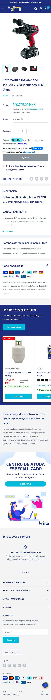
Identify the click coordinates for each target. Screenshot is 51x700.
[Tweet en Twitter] (41, 179)
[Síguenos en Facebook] (4, 665)
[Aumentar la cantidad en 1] (29, 131)
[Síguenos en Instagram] (9, 665)
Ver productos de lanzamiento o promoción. (25, 2)
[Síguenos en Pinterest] (14, 665)
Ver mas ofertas (14, 327)
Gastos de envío (36, 109)
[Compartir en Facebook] (31, 179)
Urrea (5, 96)
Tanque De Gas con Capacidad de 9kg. (18, 374)
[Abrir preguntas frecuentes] (45, 685)
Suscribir (11, 639)
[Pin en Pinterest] (36, 179)
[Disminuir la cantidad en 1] (15, 131)
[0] (46, 8)
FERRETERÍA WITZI (12, 369)
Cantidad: (7, 131)
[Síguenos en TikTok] (24, 665)
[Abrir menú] (4, 9)
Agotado (25, 157)
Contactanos (18, 396)
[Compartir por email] (46, 179)
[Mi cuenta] (41, 8)
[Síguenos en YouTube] (19, 665)
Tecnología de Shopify (11, 694)
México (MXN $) (9, 652)
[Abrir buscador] (35, 8)
